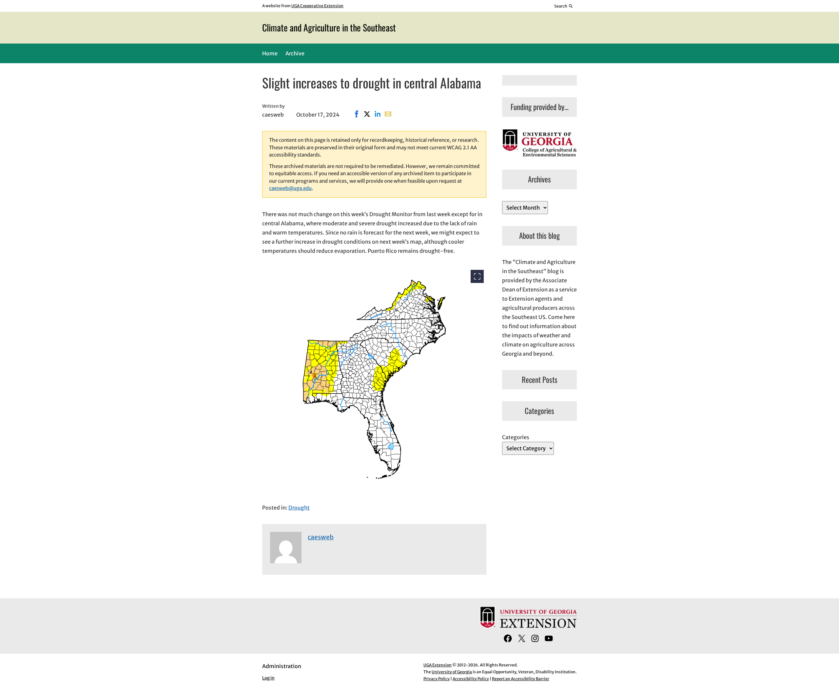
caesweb (321, 537)
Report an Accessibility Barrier (520, 678)
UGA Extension (437, 664)
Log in (268, 678)
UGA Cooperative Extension (317, 5)
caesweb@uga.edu (290, 188)
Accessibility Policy (471, 678)
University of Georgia (452, 671)
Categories (515, 437)
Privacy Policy (436, 678)
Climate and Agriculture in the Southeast (329, 27)
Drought (299, 507)
